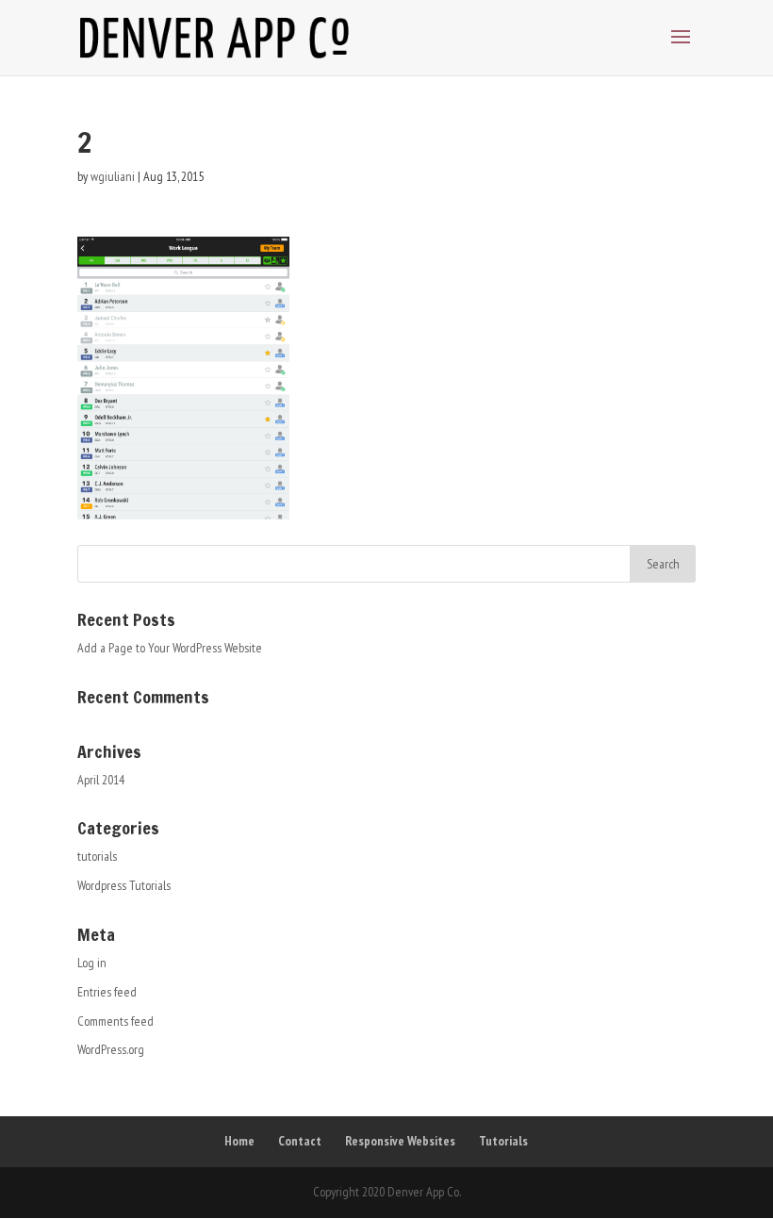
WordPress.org (110, 1049)
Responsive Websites (400, 1140)
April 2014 (100, 779)
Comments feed (115, 1021)
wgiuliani (112, 176)
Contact (299, 1140)
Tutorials (503, 1140)
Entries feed (107, 991)
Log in (92, 962)
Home (239, 1140)
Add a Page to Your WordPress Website (169, 647)
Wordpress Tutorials (124, 885)
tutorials (97, 856)
